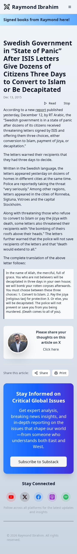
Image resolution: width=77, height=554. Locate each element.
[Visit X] (25, 497)
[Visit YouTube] (11, 497)
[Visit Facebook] (38, 497)
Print (62, 373)
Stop (67, 103)
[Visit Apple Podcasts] (52, 497)
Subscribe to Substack (38, 461)
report (41, 109)
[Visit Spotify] (66, 497)
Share (44, 373)
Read (52, 103)
